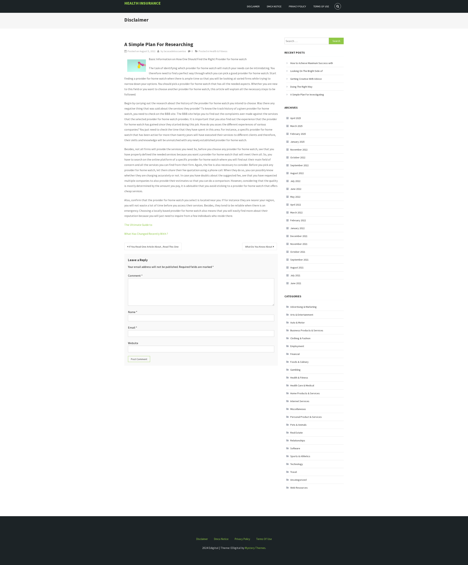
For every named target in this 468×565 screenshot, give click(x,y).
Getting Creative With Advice (306, 78)
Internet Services (299, 401)
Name (132, 312)
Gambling (295, 369)
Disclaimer (253, 6)
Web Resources (299, 487)
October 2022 (297, 157)
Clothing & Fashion (300, 338)
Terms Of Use (321, 6)
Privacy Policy (297, 6)
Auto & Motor (297, 322)
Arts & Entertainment (301, 314)
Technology (296, 464)
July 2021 (295, 275)
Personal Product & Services (306, 417)
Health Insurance (142, 3)
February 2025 (298, 133)
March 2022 (296, 212)
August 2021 (297, 267)
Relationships (297, 440)
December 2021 (298, 236)
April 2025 (295, 118)
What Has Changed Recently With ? (146, 234)
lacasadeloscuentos (175, 51)
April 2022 (295, 204)
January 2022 (297, 228)
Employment (297, 346)
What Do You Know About (258, 246)
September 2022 (299, 165)
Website (133, 343)
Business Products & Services (306, 330)
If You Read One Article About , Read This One (154, 246)
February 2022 (298, 220)
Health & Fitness (218, 51)
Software (295, 448)
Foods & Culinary (299, 362)
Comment (135, 275)
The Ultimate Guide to (138, 225)
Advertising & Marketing (303, 306)
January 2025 (297, 141)
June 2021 (295, 283)
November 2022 (298, 149)
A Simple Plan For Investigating (307, 94)
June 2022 (295, 189)
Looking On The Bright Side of (306, 71)
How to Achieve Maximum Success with (311, 63)
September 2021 (299, 259)
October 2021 (297, 251)
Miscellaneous (298, 409)
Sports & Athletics (300, 456)
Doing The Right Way (301, 86)
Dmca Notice (274, 6)
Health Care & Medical (302, 385)
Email (132, 327)
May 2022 (295, 196)
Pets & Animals (298, 424)
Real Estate (296, 432)
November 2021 (298, 244)
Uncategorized (298, 479)
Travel (293, 472)
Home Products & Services (305, 393)
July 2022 (295, 181)
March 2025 (296, 126)
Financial (295, 354)
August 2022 (297, 173)
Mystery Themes (255, 548)
